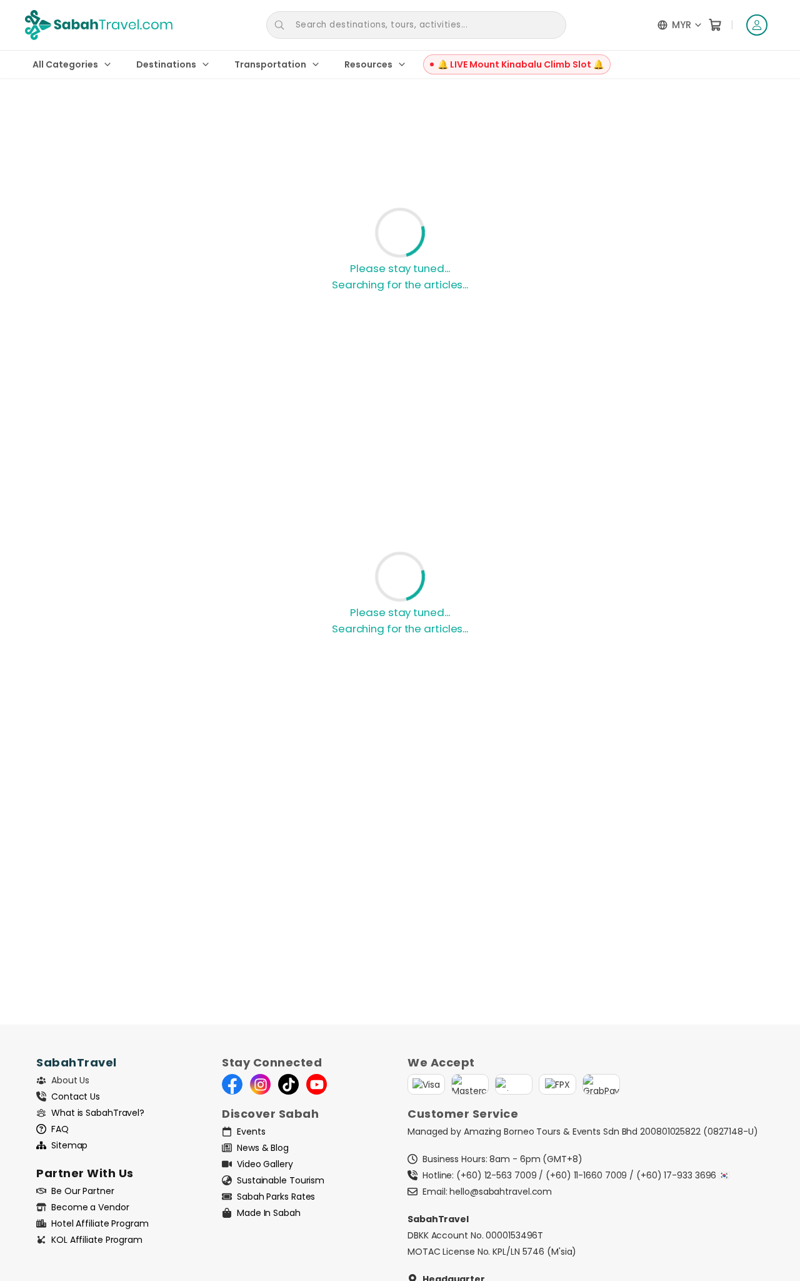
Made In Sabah (269, 1213)
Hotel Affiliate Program (100, 1223)
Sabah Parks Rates (276, 1196)
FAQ (60, 1129)
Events (251, 1131)
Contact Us (75, 1096)
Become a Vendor (90, 1207)
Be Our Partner (82, 1191)
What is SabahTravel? (97, 1112)
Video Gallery (265, 1164)
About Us (70, 1080)
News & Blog (263, 1148)
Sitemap (69, 1145)
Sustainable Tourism (280, 1180)
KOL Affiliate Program (96, 1239)
